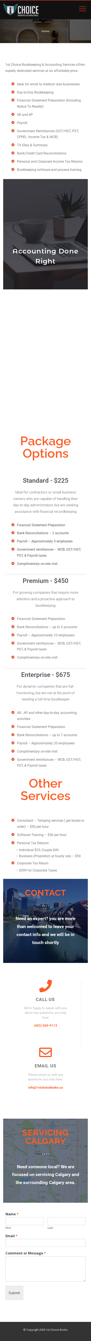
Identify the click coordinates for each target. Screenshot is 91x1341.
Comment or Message (26, 1253)
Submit (14, 1293)
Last (50, 1228)
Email (12, 1236)
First (8, 1228)
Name (12, 1214)
